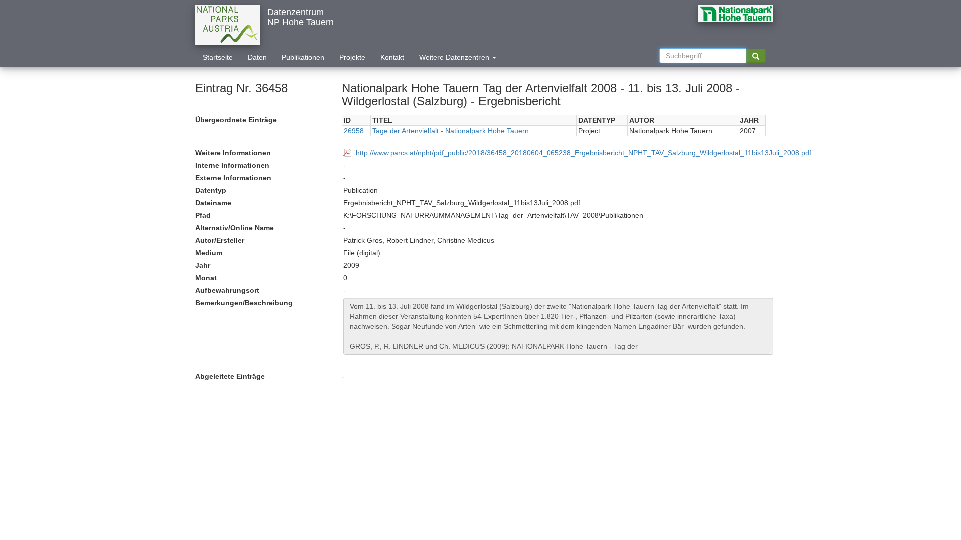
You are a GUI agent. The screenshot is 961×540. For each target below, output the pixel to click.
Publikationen (303, 58)
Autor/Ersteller (219, 240)
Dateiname (213, 203)
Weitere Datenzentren (455, 58)
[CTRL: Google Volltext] (756, 56)
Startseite (218, 58)
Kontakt (392, 58)
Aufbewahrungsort (227, 290)
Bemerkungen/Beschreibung (244, 303)
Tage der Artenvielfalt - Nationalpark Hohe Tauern (450, 131)
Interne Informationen (232, 166)
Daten (257, 58)
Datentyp (210, 190)
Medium (208, 253)
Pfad (203, 216)
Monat (206, 278)
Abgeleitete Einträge (230, 376)
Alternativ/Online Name (234, 228)
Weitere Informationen (233, 153)
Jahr (202, 266)
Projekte (352, 58)
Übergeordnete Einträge (236, 120)
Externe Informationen (233, 178)
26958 (354, 131)
